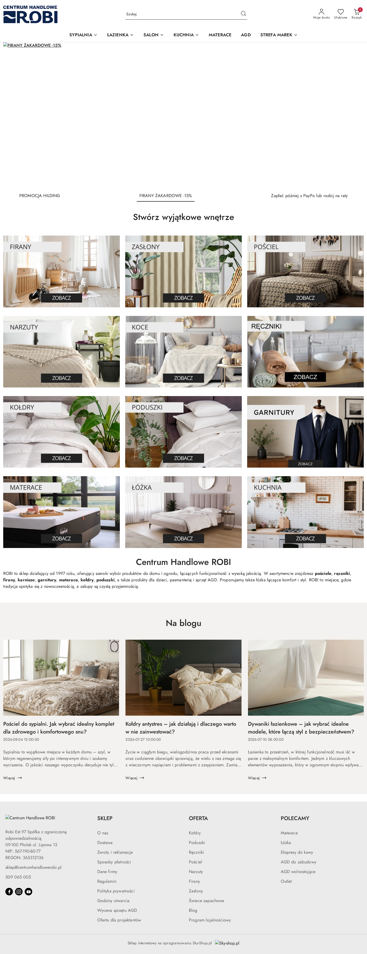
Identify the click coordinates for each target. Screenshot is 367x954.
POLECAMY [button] (295, 818)
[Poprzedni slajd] (15, 115)
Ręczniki (196, 852)
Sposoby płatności (114, 862)
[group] (183, 115)
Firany (194, 881)
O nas (102, 833)
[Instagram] (19, 891)
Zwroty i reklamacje (115, 852)
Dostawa (105, 842)
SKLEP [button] (105, 818)
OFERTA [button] (198, 818)
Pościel (195, 862)
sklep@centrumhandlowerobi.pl (33, 867)
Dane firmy (107, 871)
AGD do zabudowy (298, 862)
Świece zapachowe (206, 901)
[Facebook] (9, 891)
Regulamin (106, 881)
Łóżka (286, 842)
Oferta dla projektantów (119, 920)
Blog (193, 910)
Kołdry (195, 833)
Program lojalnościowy (210, 920)
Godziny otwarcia (113, 901)
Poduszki (197, 842)
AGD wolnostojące (298, 871)
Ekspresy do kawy (297, 852)
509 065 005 (18, 877)
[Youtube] (28, 891)
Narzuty (196, 871)
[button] (83, 35)
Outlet (286, 881)
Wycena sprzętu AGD (117, 910)
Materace (289, 833)
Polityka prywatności (116, 891)
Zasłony (196, 891)
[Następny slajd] (352, 115)
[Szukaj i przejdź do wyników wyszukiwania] (243, 14)
